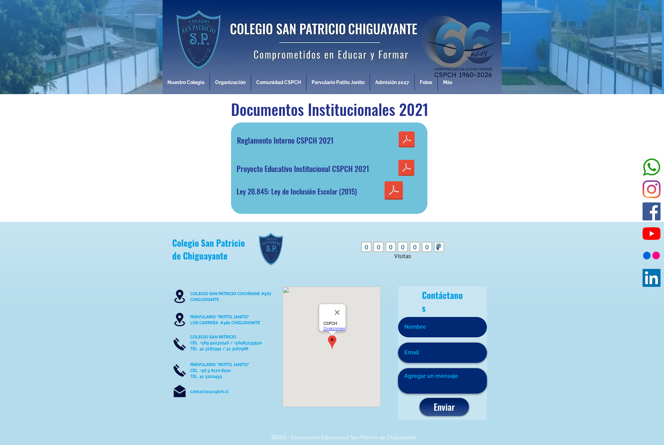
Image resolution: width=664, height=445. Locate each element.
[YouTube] (652, 234)
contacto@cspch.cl (209, 391)
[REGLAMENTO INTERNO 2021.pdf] (406, 140)
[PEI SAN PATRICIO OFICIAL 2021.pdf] (406, 169)
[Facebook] (652, 211)
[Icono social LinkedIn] (652, 278)
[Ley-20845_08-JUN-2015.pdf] (394, 191)
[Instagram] (652, 189)
